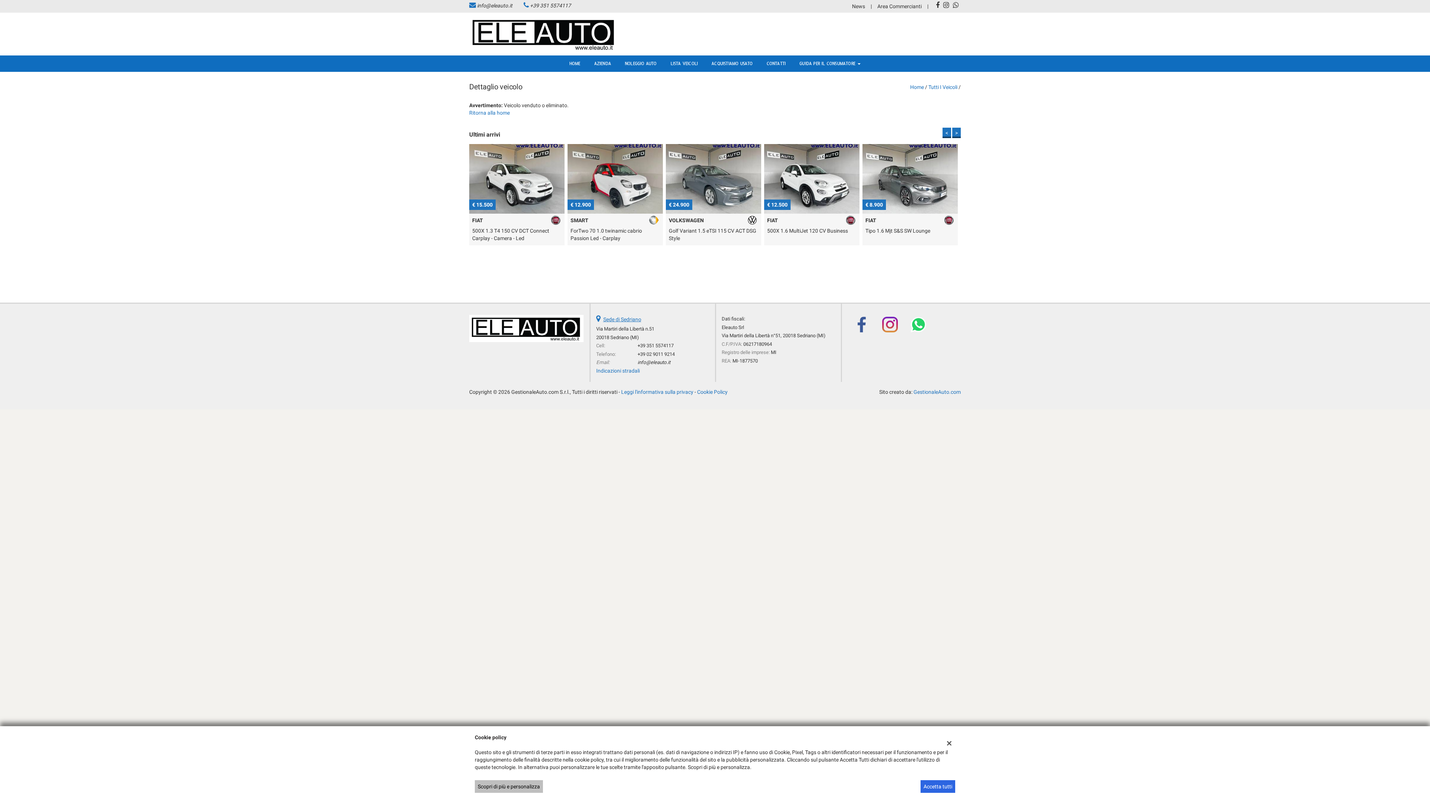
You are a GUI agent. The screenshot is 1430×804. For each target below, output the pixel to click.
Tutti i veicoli (942, 87)
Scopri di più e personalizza (509, 786)
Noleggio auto (641, 64)
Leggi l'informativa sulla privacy (657, 392)
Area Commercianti (899, 6)
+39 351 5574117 (550, 6)
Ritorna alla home (489, 113)
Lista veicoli (684, 64)
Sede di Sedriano (622, 319)
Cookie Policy (712, 392)
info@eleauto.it (494, 6)
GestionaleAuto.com (937, 392)
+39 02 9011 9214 (656, 354)
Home (575, 64)
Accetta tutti (938, 786)
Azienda (602, 64)
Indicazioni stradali (618, 371)
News (858, 6)
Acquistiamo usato (732, 64)
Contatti (776, 64)
